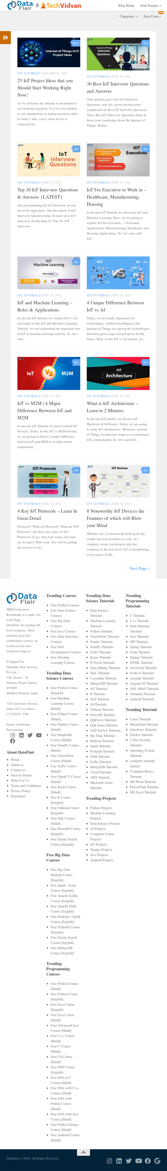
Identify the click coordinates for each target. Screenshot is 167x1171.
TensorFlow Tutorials (104, 636)
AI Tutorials (98, 704)
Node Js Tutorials (142, 673)
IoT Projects (98, 844)
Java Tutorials (139, 636)
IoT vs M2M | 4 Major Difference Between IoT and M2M (44, 410)
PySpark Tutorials (102, 751)
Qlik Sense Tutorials (104, 725)
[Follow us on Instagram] (12, 735)
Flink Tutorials (100, 756)
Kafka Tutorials (100, 761)
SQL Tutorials (100, 673)
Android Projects (102, 860)
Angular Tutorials (142, 678)
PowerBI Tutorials (102, 714)
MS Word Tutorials (143, 781)
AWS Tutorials (100, 777)
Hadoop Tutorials (102, 740)
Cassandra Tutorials (103, 678)
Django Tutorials (141, 657)
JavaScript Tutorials (143, 667)
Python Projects (101, 807)
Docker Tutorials (141, 734)
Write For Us (20, 780)
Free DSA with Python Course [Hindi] (61, 1103)
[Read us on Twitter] (30, 735)
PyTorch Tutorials (102, 662)
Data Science (149, 5)
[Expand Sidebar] (5, 37)
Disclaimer (18, 796)
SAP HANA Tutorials (105, 730)
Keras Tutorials (100, 657)
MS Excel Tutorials (143, 792)
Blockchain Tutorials (144, 724)
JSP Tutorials (139, 641)
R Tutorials (97, 693)
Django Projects (101, 849)
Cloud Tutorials (100, 772)
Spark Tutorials (100, 746)
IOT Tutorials (29, 73)
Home (15, 759)
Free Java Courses (63, 631)
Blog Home (126, 5)
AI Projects (98, 828)
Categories (127, 16)
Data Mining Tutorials (105, 667)
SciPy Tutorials (100, 652)
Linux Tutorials (140, 719)
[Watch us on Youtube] (38, 735)
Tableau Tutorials (102, 709)
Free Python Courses (65, 605)
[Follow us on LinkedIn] (21, 735)
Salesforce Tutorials (143, 729)
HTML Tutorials (141, 662)
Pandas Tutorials (101, 641)
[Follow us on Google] (157, 1161)
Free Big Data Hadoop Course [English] (61, 874)
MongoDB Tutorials (104, 683)
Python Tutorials (101, 631)
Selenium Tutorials (142, 693)
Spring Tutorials (141, 646)
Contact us (18, 770)
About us (17, 764)
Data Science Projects (105, 823)
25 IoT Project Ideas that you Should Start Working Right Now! (45, 87)
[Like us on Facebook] (12, 741)
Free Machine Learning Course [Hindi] (62, 703)
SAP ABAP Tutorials (144, 688)
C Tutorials (137, 615)
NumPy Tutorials (102, 646)
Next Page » (140, 568)
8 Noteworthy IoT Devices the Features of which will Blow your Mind (115, 518)
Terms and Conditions (26, 785)
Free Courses (153, 16)
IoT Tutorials (99, 688)
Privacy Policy (21, 790)
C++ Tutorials (139, 620)
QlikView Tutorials (103, 720)
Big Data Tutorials (102, 735)
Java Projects (99, 854)
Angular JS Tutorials (144, 683)
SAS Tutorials (99, 699)
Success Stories (21, 775)
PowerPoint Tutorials (144, 787)
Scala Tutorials (140, 652)
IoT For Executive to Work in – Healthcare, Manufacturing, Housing (116, 196)
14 (77, 43)
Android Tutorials (142, 699)
